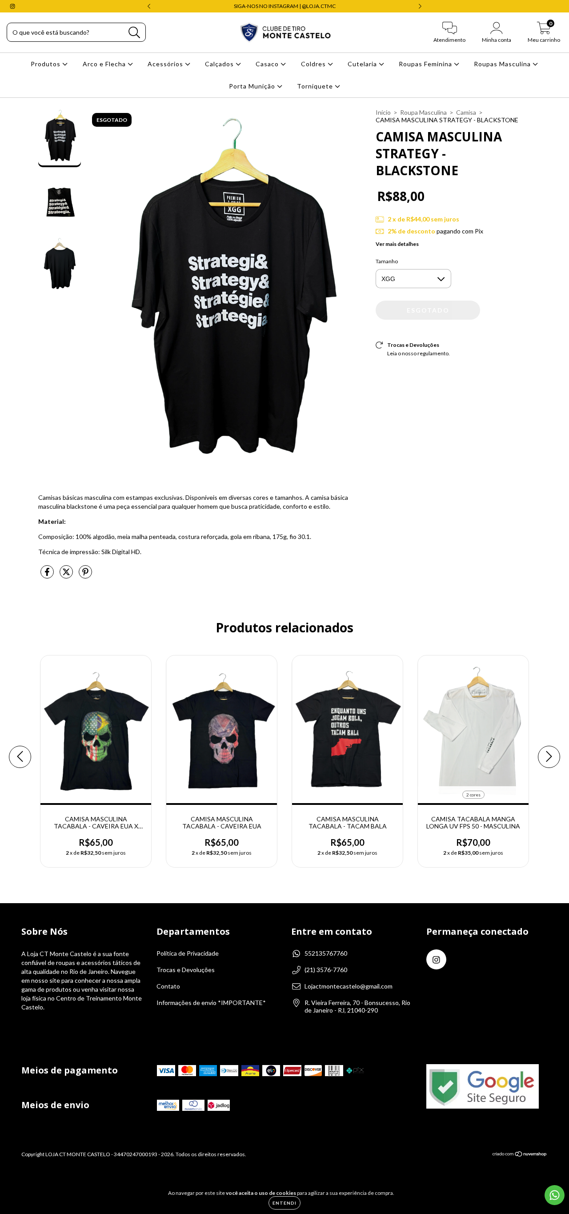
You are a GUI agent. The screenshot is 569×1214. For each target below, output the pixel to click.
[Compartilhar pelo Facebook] (47, 575)
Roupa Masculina (423, 112)
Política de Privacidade (187, 953)
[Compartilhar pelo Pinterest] (85, 575)
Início (383, 112)
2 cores (473, 794)
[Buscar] (134, 32)
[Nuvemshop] (520, 1155)
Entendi (284, 1203)
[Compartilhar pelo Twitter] (67, 575)
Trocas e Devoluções (185, 969)
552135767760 (326, 953)
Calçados (220, 64)
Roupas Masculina (503, 64)
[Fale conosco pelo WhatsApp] (555, 1195)
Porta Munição (253, 86)
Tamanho (387, 261)
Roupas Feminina (426, 64)
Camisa (466, 112)
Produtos (46, 64)
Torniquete (316, 86)
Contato (168, 986)
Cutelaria (363, 64)
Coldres (314, 64)
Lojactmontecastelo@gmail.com (349, 986)
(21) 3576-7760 (326, 969)
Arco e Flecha (105, 64)
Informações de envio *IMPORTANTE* (211, 1002)
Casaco (268, 64)
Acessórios (166, 64)
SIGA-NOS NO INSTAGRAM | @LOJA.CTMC (285, 6)
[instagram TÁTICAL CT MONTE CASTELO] (12, 6)
